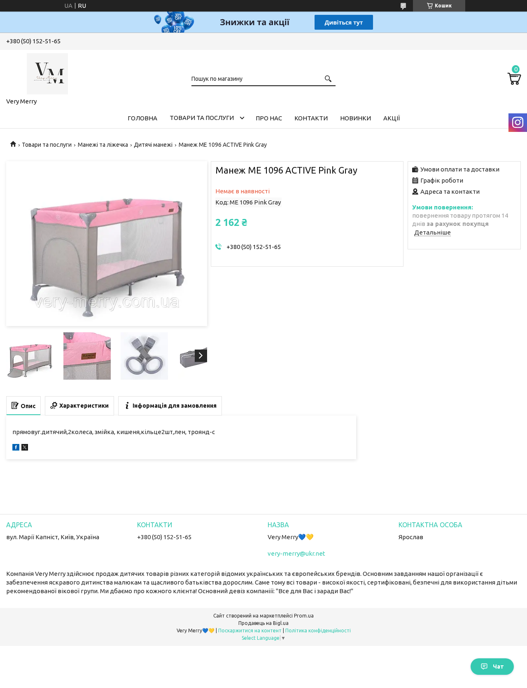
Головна (142, 118)
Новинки (355, 118)
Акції (391, 118)
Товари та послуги (202, 117)
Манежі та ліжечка (103, 144)
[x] (24, 448)
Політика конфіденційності (318, 630)
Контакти (311, 118)
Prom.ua (304, 615)
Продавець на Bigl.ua (263, 623)
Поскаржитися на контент (250, 630)
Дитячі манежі (153, 144)
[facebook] (15, 448)
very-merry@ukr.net (296, 553)
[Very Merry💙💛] (47, 72)
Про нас (269, 118)
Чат (498, 666)
